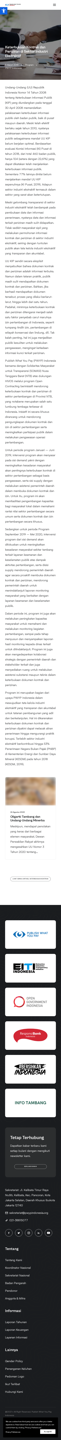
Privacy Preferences (13, 1432)
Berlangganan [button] (30, 1166)
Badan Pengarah (15, 1283)
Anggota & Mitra (15, 1298)
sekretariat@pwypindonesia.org (28, 1213)
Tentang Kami (13, 1260)
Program (29, 64)
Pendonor (11, 1290)
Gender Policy (14, 1361)
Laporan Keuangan (17, 1329)
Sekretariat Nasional (17, 1275)
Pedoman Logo (14, 1376)
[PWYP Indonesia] (13, 5)
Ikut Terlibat (12, 1384)
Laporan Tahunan (16, 1322)
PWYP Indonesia (13, 68)
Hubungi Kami (14, 1391)
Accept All (47, 1431)
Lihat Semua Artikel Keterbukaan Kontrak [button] (31, 879)
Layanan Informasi (16, 1337)
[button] (3, 10)
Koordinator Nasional (18, 1267)
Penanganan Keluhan (18, 1368)
